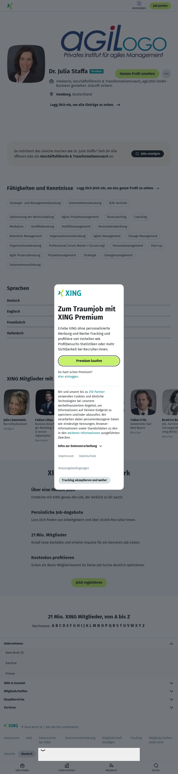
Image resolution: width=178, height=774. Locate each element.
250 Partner (97, 392)
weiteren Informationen (84, 433)
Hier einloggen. (68, 377)
